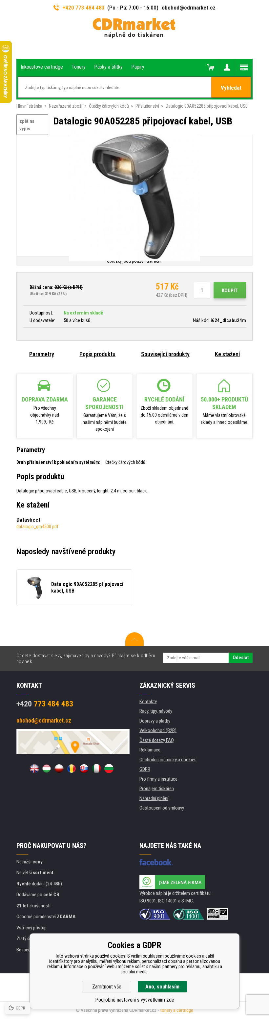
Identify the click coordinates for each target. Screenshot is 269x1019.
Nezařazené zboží (65, 106)
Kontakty (148, 702)
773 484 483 (44, 703)
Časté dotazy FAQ (156, 740)
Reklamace (149, 750)
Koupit (230, 290)
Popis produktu (97, 354)
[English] (34, 768)
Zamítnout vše (106, 987)
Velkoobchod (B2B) (157, 730)
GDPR (144, 769)
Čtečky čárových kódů (109, 106)
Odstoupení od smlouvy (161, 808)
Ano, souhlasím (162, 987)
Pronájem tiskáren (156, 788)
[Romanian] (71, 768)
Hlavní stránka (29, 106)
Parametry (41, 354)
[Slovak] (84, 768)
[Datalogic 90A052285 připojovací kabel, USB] (134, 196)
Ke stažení (227, 354)
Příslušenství (147, 106)
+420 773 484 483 (84, 7)
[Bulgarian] (109, 768)
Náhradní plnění (153, 798)
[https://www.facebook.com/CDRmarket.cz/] (156, 862)
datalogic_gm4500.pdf (37, 526)
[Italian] (96, 768)
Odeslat (241, 658)
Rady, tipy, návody (155, 711)
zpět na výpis (26, 125)
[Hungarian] (46, 768)
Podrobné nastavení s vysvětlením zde (134, 1000)
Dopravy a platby (154, 721)
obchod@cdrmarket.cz (189, 7)
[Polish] (59, 768)
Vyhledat (231, 87)
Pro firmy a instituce (158, 779)
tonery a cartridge (176, 1010)
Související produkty (165, 354)
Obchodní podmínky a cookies (168, 760)
